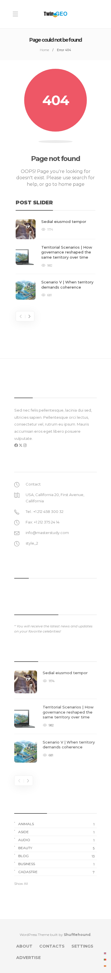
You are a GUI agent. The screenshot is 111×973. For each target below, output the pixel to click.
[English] (105, 953)
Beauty (56, 848)
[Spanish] (105, 965)
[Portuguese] (105, 959)
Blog (56, 856)
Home (44, 50)
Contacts (52, 946)
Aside (56, 832)
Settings (82, 946)
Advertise (28, 957)
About (24, 946)
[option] (55, 259)
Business (56, 864)
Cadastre (56, 872)
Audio (56, 840)
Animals (56, 824)
